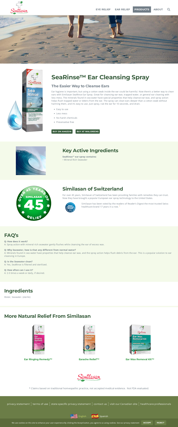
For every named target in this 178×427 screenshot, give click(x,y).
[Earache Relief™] (89, 325)
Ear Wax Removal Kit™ (140, 359)
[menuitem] (78, 416)
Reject (160, 423)
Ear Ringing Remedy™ (38, 359)
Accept (147, 423)
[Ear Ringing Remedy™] (38, 325)
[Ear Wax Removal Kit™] (140, 325)
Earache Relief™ (89, 359)
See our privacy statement (128, 423)
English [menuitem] (82, 416)
